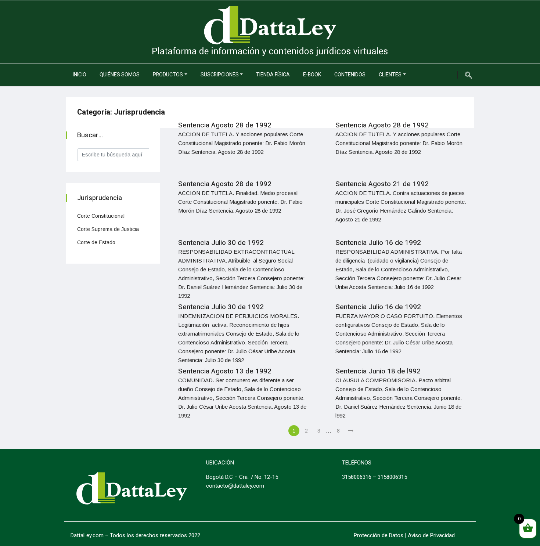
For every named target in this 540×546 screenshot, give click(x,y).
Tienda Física (273, 75)
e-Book (312, 75)
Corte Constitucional (101, 216)
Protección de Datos (378, 535)
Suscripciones (220, 75)
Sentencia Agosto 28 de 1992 (224, 125)
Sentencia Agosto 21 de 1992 (382, 184)
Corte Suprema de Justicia (108, 229)
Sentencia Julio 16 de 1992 (378, 243)
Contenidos (350, 75)
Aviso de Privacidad (431, 535)
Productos (168, 75)
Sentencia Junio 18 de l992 (378, 371)
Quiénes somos (120, 75)
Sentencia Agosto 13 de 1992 (224, 371)
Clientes (390, 75)
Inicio (79, 75)
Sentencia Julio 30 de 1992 (221, 243)
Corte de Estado (96, 242)
